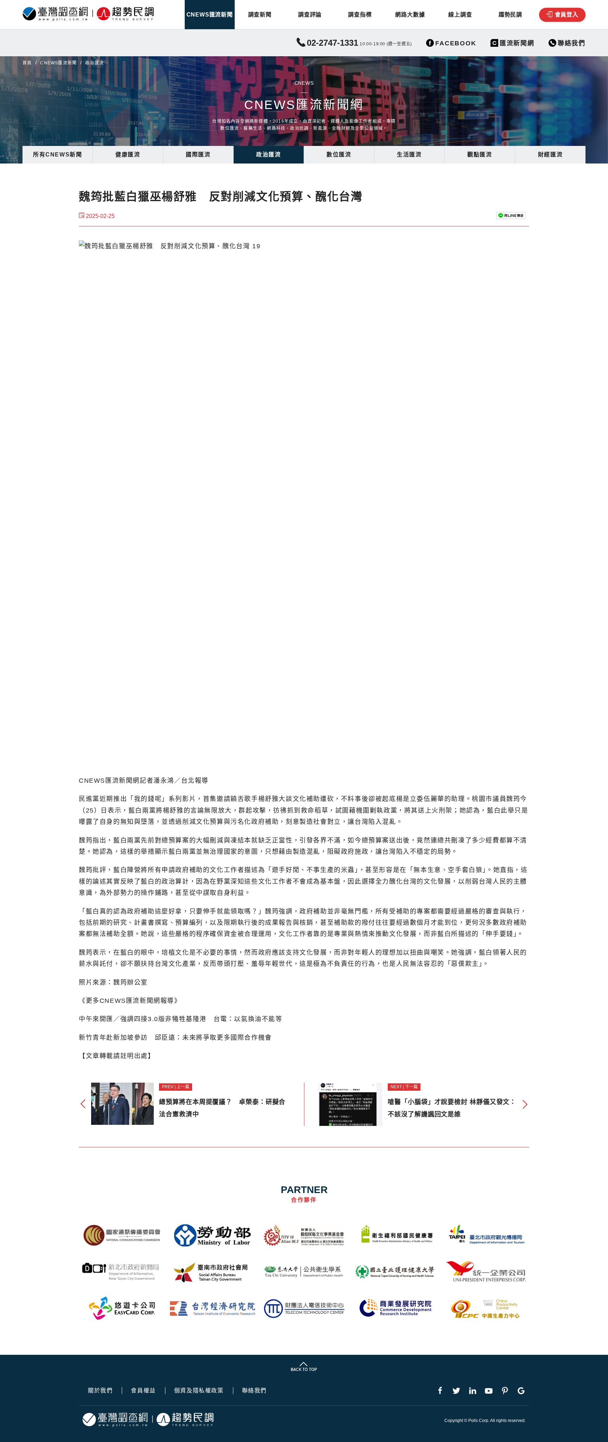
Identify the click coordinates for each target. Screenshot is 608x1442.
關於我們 (100, 1390)
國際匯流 (198, 155)
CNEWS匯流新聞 (209, 15)
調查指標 (360, 15)
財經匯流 (550, 155)
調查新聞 (260, 15)
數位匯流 (339, 155)
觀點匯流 (479, 155)
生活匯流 (409, 155)
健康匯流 (127, 155)
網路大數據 (410, 15)
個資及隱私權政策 (199, 1390)
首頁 (27, 63)
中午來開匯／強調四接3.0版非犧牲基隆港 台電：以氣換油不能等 (181, 1019)
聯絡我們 (254, 1390)
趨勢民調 (510, 15)
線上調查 (460, 15)
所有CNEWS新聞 (57, 155)
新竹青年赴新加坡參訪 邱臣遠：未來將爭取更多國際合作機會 (175, 1037)
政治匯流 (268, 155)
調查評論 (310, 15)
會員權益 (143, 1390)
